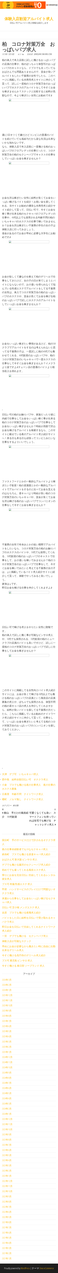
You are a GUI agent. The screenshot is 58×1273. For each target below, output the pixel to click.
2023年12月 (7, 1119)
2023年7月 (7, 1144)
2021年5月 (7, 1237)
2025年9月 (7, 1010)
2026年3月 (7, 979)
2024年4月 (7, 1098)
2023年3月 (7, 1165)
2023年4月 (7, 1160)
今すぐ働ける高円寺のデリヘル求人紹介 (24, 955)
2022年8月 (7, 1201)
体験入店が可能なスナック (16, 941)
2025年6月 (7, 1026)
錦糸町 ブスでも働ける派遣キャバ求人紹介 (26, 854)
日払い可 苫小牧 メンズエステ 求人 (21, 907)
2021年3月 (7, 1248)
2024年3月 (7, 1103)
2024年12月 (7, 1057)
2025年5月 (7, 1031)
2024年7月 (7, 1082)
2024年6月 (7, 1088)
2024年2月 (7, 1108)
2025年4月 (7, 1036)
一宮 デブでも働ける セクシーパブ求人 (25, 936)
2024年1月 (7, 1113)
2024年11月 (7, 1062)
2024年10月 (7, 1067)
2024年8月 (7, 1077)
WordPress (25, 1268)
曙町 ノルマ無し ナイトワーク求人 (22, 799)
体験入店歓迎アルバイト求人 (29, 18)
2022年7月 (7, 1206)
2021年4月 (7, 1242)
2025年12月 (7, 995)
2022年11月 (7, 1186)
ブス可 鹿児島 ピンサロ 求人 (17, 960)
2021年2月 (7, 1253)
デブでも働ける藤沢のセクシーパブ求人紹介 (26, 864)
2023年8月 (7, 1139)
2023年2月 (7, 1170)
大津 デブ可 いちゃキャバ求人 (20, 774)
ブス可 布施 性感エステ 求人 (17, 884)
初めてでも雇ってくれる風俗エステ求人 (24, 869)
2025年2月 (7, 1046)
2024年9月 (7, 1072)
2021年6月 (7, 1232)
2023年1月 (7, 1175)
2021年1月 (7, 1258)
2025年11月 (7, 1000)
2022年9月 (7, 1196)
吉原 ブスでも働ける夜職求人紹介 (21, 912)
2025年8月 (7, 1015)
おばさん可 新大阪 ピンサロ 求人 (19, 859)
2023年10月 (7, 1129)
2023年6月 (7, 1150)
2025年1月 (7, 1052)
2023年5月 (7, 1155)
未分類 (15, 805)
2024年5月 (7, 1093)
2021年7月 (7, 1227)
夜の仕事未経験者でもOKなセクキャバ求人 (25, 849)
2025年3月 (7, 1041)
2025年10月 (7, 1005)
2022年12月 (7, 1181)
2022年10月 (7, 1191)
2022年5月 (7, 1217)
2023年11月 (7, 1124)
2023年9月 (7, 1134)
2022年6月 (7, 1211)
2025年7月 (7, 1021)
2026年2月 (7, 984)
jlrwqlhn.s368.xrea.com (43, 54)
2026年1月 (7, 990)
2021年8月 (7, 1222)
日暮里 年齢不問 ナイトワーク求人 (22, 794)
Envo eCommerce (47, 1268)
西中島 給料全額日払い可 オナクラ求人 (25, 779)
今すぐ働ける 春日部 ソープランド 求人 (23, 965)
